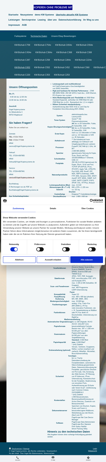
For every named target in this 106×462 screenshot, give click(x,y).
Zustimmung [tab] (18, 208)
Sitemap (26, 449)
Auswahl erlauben (53, 260)
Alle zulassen (87, 260)
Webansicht (92, 451)
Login (95, 449)
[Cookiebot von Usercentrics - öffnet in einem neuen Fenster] (91, 201)
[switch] (40, 249)
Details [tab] (53, 208)
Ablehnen (19, 260)
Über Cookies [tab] (87, 208)
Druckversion (16, 449)
